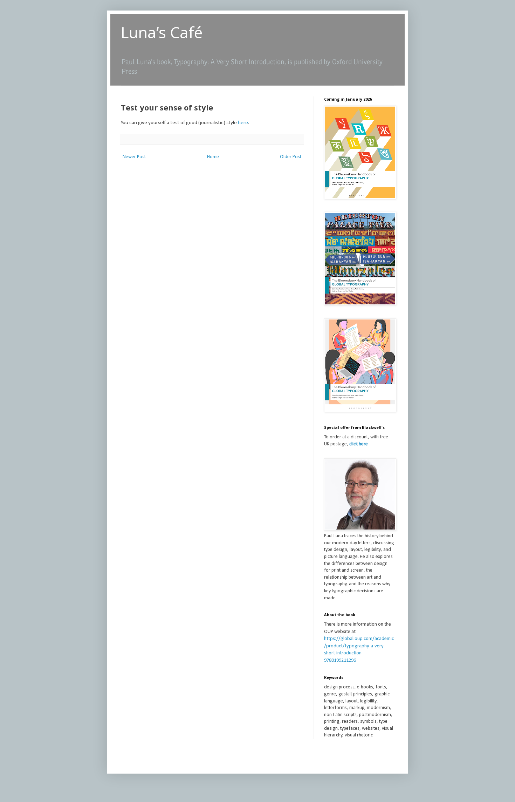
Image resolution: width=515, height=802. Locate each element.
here (243, 123)
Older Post (290, 157)
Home (213, 157)
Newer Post (134, 157)
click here (358, 444)
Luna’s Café (161, 32)
